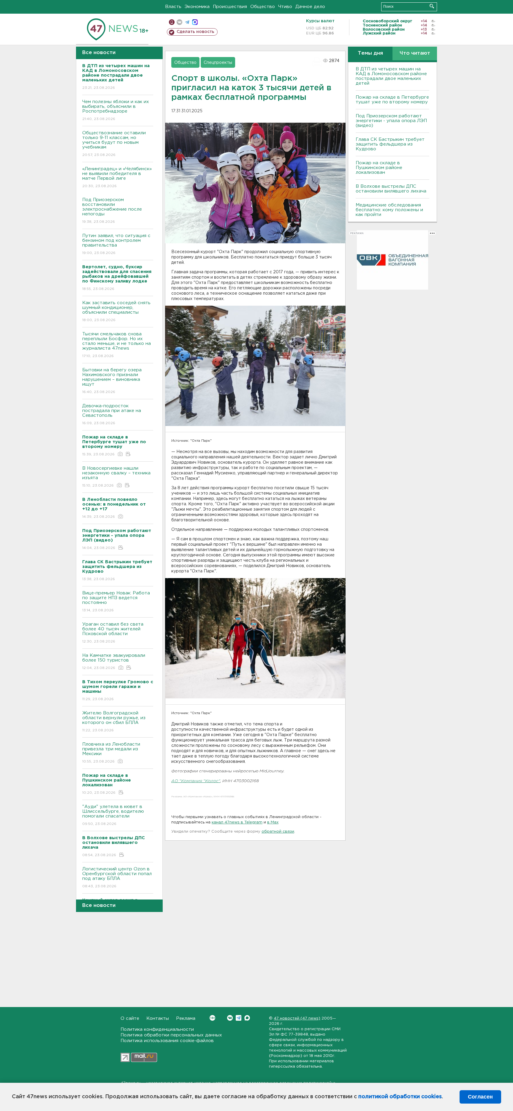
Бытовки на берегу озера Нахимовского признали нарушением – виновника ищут (112, 381)
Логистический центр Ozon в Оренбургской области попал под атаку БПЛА (117, 877)
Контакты (157, 1018)
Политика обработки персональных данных (171, 1035)
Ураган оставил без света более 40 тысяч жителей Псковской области (112, 632)
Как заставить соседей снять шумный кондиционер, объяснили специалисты (116, 311)
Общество (262, 7)
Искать (432, 6)
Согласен (480, 1097)
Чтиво (285, 7)
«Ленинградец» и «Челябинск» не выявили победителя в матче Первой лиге (117, 177)
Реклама (185, 1018)
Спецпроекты (218, 62)
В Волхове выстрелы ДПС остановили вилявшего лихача (391, 188)
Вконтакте (230, 1018)
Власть (173, 7)
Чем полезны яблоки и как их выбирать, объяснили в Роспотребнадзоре (115, 110)
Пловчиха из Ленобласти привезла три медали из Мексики (111, 752)
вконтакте (179, 22)
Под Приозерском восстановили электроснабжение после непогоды (112, 210)
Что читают (415, 53)
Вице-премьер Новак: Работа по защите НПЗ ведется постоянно (116, 601)
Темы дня (370, 53)
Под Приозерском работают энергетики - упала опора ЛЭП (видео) (391, 120)
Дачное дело (310, 7)
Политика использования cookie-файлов (167, 1041)
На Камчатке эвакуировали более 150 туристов (113, 662)
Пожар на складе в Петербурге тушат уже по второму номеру (392, 99)
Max (247, 1018)
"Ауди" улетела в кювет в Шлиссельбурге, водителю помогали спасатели (113, 815)
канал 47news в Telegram (237, 822)
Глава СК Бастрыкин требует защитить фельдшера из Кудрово (390, 144)
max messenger (195, 22)
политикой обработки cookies (400, 1096)
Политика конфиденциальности (157, 1029)
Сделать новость (195, 32)
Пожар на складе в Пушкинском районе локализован (379, 167)
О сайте (130, 1018)
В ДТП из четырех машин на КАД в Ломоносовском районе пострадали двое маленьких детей (391, 76)
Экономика (197, 7)
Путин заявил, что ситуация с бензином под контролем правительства (116, 244)
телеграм (187, 22)
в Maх (272, 822)
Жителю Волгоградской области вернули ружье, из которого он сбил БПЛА (113, 721)
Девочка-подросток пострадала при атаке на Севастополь (111, 414)
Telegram (238, 1018)
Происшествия (230, 7)
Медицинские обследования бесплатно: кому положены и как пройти (389, 210)
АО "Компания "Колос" (195, 781)
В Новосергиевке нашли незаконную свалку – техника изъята (116, 476)
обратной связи (278, 831)
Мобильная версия (172, 22)
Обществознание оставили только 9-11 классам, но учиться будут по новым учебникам (114, 144)
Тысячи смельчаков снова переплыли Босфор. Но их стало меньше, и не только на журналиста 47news (116, 345)
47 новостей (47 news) (297, 1018)
